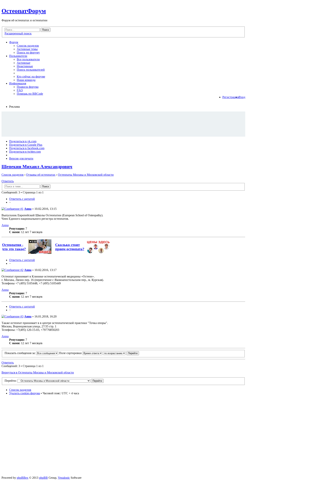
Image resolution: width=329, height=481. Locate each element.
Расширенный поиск (18, 33)
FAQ (20, 90)
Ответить (8, 181)
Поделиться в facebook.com (26, 148)
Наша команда (26, 80)
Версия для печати (21, 158)
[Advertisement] (123, 123)
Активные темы (27, 49)
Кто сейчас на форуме (31, 76)
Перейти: (11, 380)
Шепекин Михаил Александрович (37, 166)
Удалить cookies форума (24, 393)
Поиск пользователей (31, 69)
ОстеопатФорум (24, 10)
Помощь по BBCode (30, 93)
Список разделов (28, 45)
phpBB (43, 477)
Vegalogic (64, 477)
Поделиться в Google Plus (25, 144)
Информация (17, 83)
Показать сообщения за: (20, 353)
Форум (13, 42)
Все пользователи (28, 59)
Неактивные (25, 66)
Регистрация (230, 97)
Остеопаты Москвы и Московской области (86, 174)
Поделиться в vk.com (22, 141)
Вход (242, 97)
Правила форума (27, 86)
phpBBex (22, 477)
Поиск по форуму (28, 52)
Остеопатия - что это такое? (14, 247)
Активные (23, 62)
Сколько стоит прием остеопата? (69, 247)
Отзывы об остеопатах (40, 174)
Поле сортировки (70, 353)
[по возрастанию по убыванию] (121, 353)
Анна (27, 208)
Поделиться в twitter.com (25, 151)
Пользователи (18, 56)
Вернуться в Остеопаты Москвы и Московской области (38, 372)
